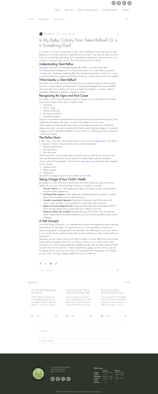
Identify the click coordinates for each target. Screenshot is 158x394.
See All (127, 282)
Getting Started (43, 19)
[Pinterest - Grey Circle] (129, 3)
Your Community (59, 19)
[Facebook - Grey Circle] (119, 3)
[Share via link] (56, 263)
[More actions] (117, 33)
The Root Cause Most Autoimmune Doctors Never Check (112, 291)
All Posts (31, 19)
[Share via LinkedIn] (51, 263)
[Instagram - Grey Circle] (114, 3)
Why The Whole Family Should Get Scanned (43, 291)
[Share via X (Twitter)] (45, 263)
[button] (109, 10)
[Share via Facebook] (40, 263)
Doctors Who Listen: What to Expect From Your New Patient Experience (78, 291)
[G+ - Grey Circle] (124, 3)
